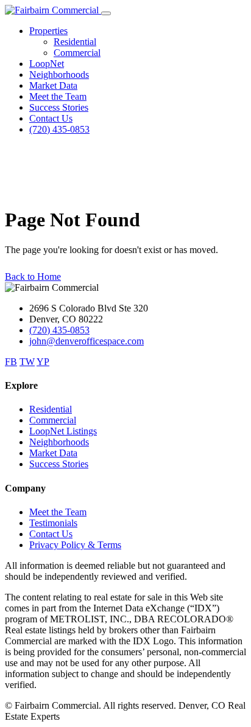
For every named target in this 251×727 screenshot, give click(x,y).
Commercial (77, 52)
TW (27, 362)
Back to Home (33, 276)
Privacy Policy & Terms (75, 545)
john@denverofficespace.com (86, 341)
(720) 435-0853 (59, 129)
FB (11, 362)
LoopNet (46, 63)
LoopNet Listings (63, 431)
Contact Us (50, 118)
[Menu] (106, 13)
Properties (48, 31)
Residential (75, 42)
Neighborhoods (59, 74)
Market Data (53, 85)
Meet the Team (58, 96)
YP (43, 362)
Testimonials (53, 523)
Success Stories (58, 107)
